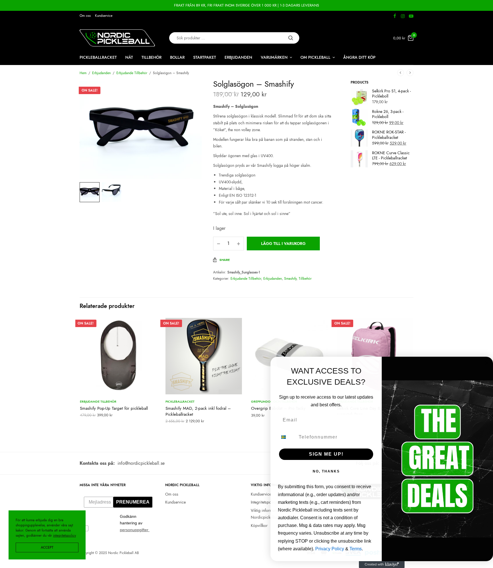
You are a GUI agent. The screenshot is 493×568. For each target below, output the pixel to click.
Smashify (290, 278)
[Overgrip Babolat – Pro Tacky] (289, 356)
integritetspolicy (64, 535)
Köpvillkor (259, 525)
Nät (129, 57)
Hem (83, 73)
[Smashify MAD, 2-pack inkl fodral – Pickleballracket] (203, 356)
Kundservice (103, 15)
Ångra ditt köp (359, 57)
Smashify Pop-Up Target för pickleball (114, 408)
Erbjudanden (238, 57)
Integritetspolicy (264, 502)
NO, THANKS (326, 471)
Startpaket (204, 57)
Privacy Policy (329, 548)
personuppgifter (134, 530)
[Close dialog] (486, 363)
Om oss (85, 15)
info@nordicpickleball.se (141, 463)
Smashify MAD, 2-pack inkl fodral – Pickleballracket (198, 411)
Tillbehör (151, 57)
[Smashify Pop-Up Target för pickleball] (118, 356)
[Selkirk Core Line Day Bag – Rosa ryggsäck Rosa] (375, 356)
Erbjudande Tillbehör (131, 73)
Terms (355, 548)
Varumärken (274, 57)
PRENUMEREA (132, 502)
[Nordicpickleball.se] (117, 37)
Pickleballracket (98, 57)
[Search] (290, 38)
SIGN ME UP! (326, 454)
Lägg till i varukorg (283, 243)
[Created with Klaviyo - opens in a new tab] (382, 564)
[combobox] (287, 437)
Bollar (177, 57)
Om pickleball (315, 57)
